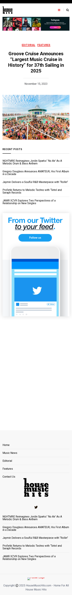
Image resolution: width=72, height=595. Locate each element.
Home (6, 445)
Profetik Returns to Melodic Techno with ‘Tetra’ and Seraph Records (32, 191)
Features (43, 45)
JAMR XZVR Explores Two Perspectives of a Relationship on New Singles (29, 202)
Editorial (28, 45)
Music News (10, 453)
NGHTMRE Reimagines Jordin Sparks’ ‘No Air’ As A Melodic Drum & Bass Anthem (32, 162)
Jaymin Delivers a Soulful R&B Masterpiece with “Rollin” (35, 182)
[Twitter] (36, 507)
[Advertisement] (36, 369)
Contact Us (9, 476)
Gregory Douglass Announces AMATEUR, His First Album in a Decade (36, 173)
